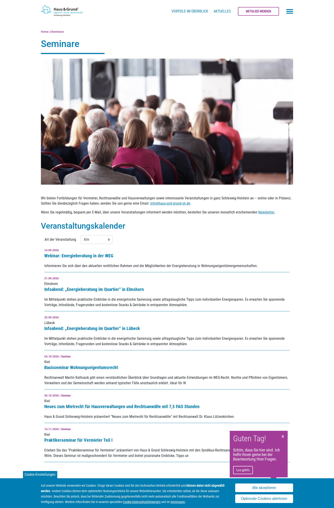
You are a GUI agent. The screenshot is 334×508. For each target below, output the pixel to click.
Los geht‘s (243, 470)
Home (45, 31)
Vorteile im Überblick (190, 11)
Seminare (57, 31)
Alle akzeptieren (264, 488)
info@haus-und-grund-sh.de (170, 203)
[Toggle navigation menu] (289, 11)
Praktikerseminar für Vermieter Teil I (78, 440)
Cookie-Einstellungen (40, 474)
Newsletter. (266, 212)
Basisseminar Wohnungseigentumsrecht (81, 367)
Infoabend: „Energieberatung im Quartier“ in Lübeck (92, 328)
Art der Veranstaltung (60, 239)
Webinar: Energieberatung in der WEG (78, 255)
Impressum (178, 502)
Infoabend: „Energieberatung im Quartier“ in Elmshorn (94, 289)
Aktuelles (222, 11)
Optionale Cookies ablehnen (264, 499)
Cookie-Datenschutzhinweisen (142, 502)
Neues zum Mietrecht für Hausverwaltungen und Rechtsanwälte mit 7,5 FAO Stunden (121, 406)
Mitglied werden (258, 11)
